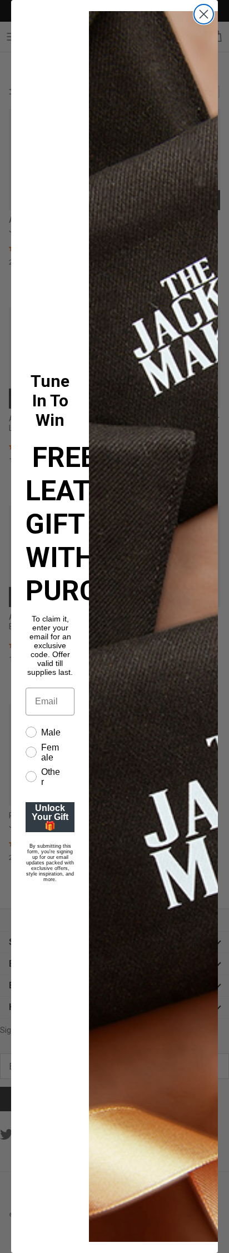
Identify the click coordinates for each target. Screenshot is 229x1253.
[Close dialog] (203, 14)
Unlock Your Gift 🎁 (50, 817)
